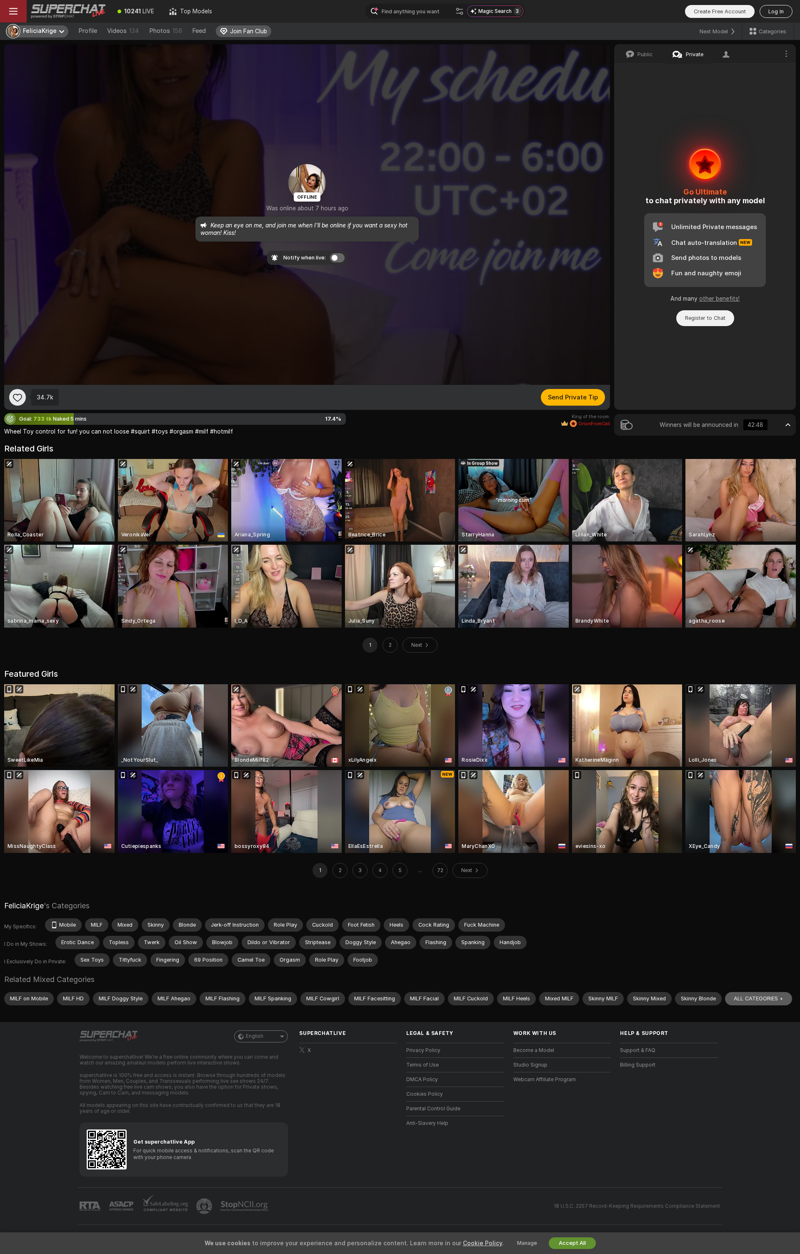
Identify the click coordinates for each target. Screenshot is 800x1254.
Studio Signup (530, 1065)
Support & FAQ (637, 1050)
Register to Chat (705, 318)
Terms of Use (422, 1065)
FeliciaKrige (24, 905)
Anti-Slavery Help (427, 1123)
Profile (87, 31)
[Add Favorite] (17, 397)
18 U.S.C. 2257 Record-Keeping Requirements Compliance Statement (637, 1206)
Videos (123, 31)
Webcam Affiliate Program (544, 1079)
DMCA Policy (422, 1079)
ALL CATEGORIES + (758, 998)
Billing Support (637, 1065)
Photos (165, 31)
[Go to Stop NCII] (245, 1206)
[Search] (459, 11)
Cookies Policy (424, 1094)
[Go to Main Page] (68, 11)
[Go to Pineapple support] (205, 1206)
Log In (776, 11)
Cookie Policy (482, 1243)
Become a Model (533, 1050)
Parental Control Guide (433, 1109)
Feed (199, 31)
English (254, 1036)
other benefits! (719, 298)
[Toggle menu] (13, 11)
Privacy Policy (423, 1050)
